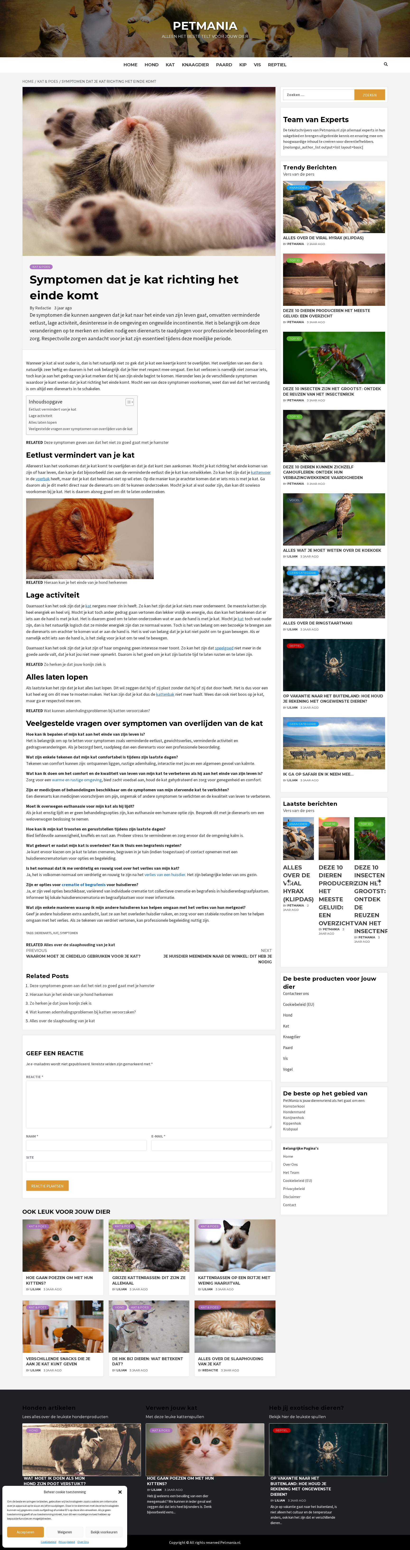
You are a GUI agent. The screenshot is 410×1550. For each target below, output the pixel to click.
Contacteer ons (296, 993)
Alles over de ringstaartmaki (317, 623)
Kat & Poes (41, 267)
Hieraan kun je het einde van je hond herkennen (85, 582)
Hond (152, 64)
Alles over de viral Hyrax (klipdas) (323, 238)
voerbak (43, 478)
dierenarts (43, 933)
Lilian (35, 1289)
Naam (32, 1136)
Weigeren (65, 1532)
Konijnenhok (293, 1117)
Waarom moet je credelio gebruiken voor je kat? (83, 953)
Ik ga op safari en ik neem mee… (318, 774)
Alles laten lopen (43, 422)
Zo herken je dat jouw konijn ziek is (75, 664)
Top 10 (294, 260)
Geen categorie (302, 573)
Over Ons (83, 1542)
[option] (298, 891)
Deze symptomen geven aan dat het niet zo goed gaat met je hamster (106, 442)
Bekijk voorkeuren (104, 1532)
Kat (170, 64)
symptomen (69, 933)
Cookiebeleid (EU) (298, 1004)
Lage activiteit (40, 415)
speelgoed (224, 648)
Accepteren (25, 1532)
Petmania (205, 26)
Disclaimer (291, 1196)
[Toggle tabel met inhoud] (127, 402)
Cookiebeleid (48, 1542)
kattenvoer (261, 472)
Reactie (34, 1076)
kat (88, 606)
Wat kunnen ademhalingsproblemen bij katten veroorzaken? (97, 710)
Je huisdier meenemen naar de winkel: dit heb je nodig (217, 956)
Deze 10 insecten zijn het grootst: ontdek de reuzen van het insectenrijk (341, 899)
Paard (224, 64)
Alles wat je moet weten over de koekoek (332, 550)
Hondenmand (294, 1111)
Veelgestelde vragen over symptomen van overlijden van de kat (81, 428)
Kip (243, 64)
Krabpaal (290, 1129)
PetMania (296, 244)
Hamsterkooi (294, 1106)
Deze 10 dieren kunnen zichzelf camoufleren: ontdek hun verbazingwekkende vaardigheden (323, 472)
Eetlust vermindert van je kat (52, 409)
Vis (257, 64)
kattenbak (165, 694)
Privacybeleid (67, 1542)
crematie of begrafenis (84, 884)
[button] (120, 1492)
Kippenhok (292, 1123)
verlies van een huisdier (164, 874)
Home (131, 64)
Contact (289, 1204)
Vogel (294, 500)
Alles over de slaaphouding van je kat (79, 944)
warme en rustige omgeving (77, 779)
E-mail (158, 1136)
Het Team (291, 1172)
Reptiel (277, 64)
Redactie (43, 308)
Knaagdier (195, 64)
